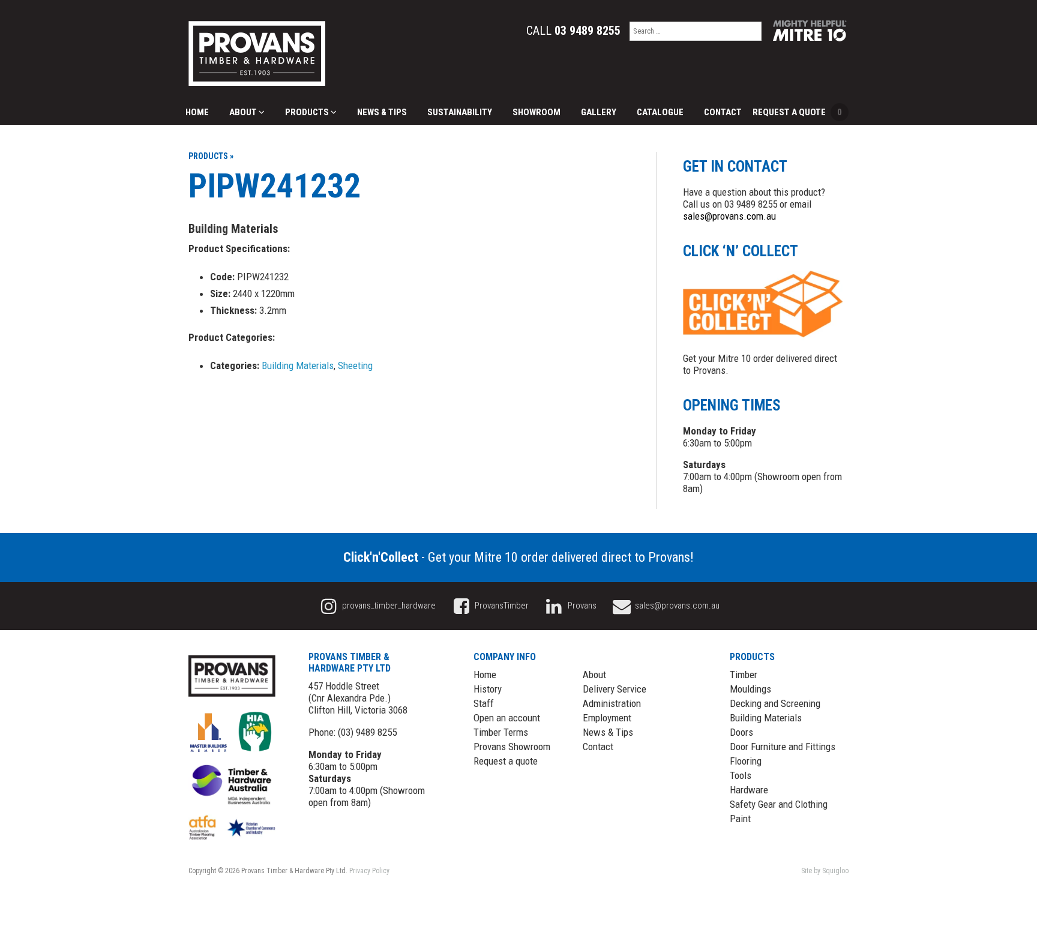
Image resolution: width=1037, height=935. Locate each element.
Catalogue (660, 112)
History (487, 689)
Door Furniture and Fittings (782, 747)
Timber (743, 675)
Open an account (506, 718)
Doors (741, 732)
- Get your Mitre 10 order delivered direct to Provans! (518, 557)
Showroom (536, 112)
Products (308, 112)
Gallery (598, 112)
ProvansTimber (501, 605)
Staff (483, 703)
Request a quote (505, 761)
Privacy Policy (369, 871)
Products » (210, 156)
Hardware (749, 790)
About (244, 112)
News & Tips (382, 112)
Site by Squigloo (825, 871)
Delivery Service (614, 689)
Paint (740, 819)
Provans (581, 605)
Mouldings (750, 689)
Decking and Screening (775, 703)
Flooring (746, 761)
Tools (740, 775)
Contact (723, 112)
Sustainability (459, 112)
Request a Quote (797, 112)
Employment (607, 718)
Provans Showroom (511, 747)
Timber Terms (500, 732)
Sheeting (355, 365)
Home (197, 112)
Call (573, 31)
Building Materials (298, 365)
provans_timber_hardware (388, 605)
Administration (612, 703)
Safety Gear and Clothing (779, 804)
